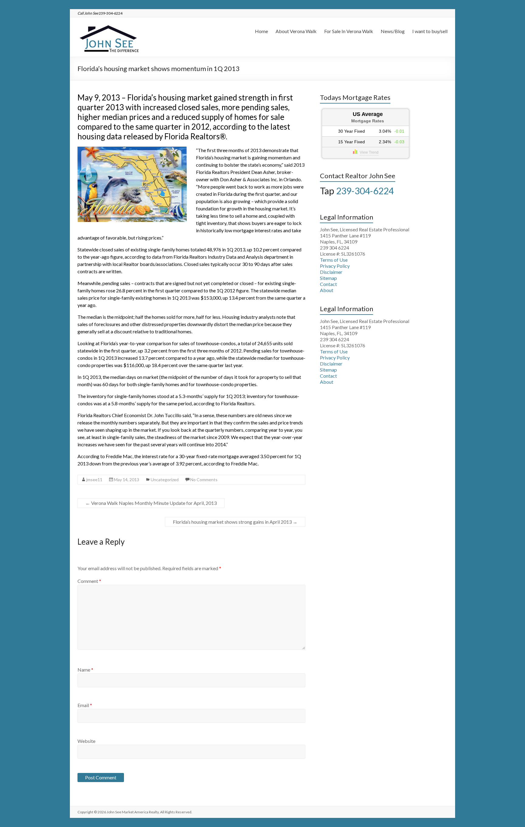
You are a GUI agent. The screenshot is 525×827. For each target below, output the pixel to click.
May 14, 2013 (126, 479)
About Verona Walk (296, 31)
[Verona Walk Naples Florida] (108, 25)
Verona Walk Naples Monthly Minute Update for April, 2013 (151, 503)
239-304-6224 (365, 190)
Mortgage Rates (367, 120)
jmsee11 (94, 479)
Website (86, 741)
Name (85, 669)
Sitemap (328, 278)
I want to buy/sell (430, 31)
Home (261, 31)
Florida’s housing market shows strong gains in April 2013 (235, 522)
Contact (328, 284)
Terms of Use (334, 260)
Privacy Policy (335, 266)
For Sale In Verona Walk (348, 31)
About (326, 290)
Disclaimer (331, 272)
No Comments (204, 479)
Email (84, 705)
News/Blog (393, 31)
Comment (89, 581)
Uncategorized (165, 479)
